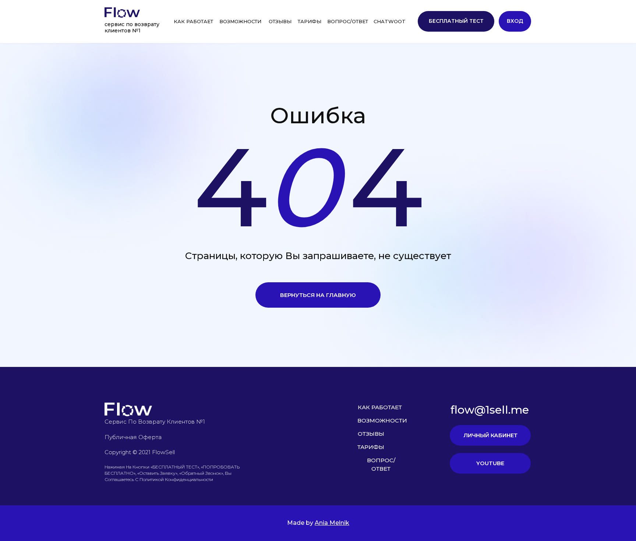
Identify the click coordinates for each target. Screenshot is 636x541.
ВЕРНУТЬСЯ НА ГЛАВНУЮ (318, 294)
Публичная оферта (133, 437)
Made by (318, 522)
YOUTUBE (490, 463)
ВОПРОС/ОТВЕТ (347, 21)
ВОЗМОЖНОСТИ (240, 21)
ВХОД (515, 21)
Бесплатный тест (456, 21)
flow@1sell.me (490, 410)
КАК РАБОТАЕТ (193, 21)
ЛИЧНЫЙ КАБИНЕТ (490, 435)
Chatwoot (390, 21)
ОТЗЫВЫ (280, 21)
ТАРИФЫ (309, 21)
